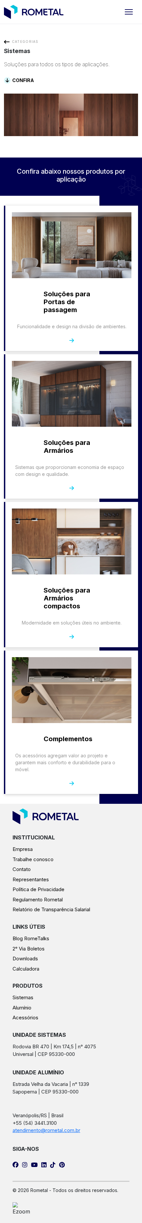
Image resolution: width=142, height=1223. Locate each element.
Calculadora (26, 969)
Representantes (31, 879)
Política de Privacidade (38, 889)
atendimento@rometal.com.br (46, 1130)
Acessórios (25, 1017)
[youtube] (34, 1163)
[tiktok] (52, 1163)
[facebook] (15, 1163)
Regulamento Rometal (38, 899)
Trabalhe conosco (33, 859)
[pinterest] (62, 1163)
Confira (23, 80)
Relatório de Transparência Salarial (51, 909)
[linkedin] (44, 1163)
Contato (22, 869)
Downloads (25, 958)
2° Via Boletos (29, 949)
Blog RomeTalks (31, 938)
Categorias (25, 42)
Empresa (23, 849)
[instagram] (24, 1163)
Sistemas (23, 997)
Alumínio (22, 1008)
